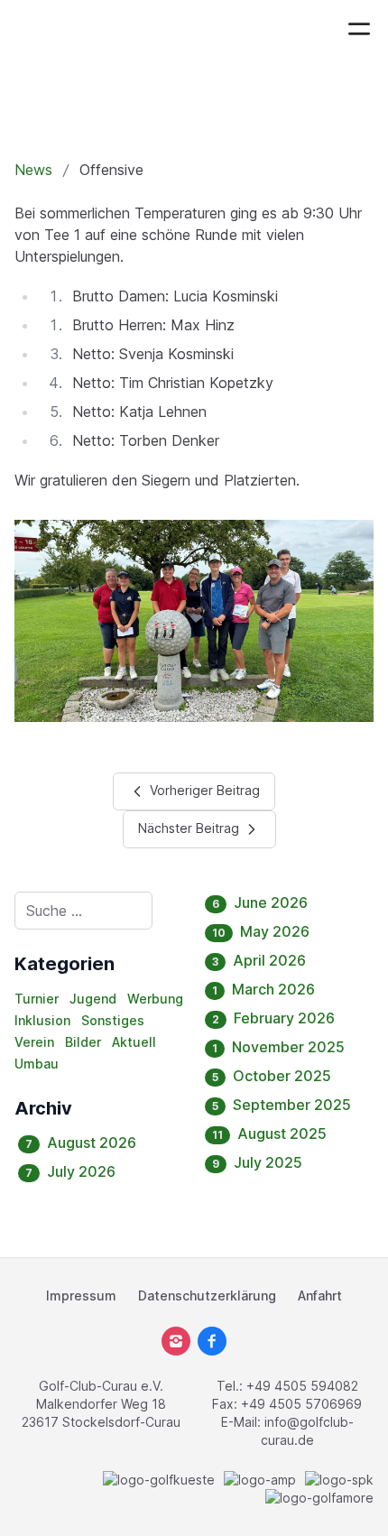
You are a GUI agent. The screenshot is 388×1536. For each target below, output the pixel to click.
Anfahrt (320, 1295)
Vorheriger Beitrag (203, 790)
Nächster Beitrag (190, 828)
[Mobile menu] (359, 29)
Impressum (81, 1295)
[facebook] (212, 1341)
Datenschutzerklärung (207, 1295)
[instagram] (176, 1341)
